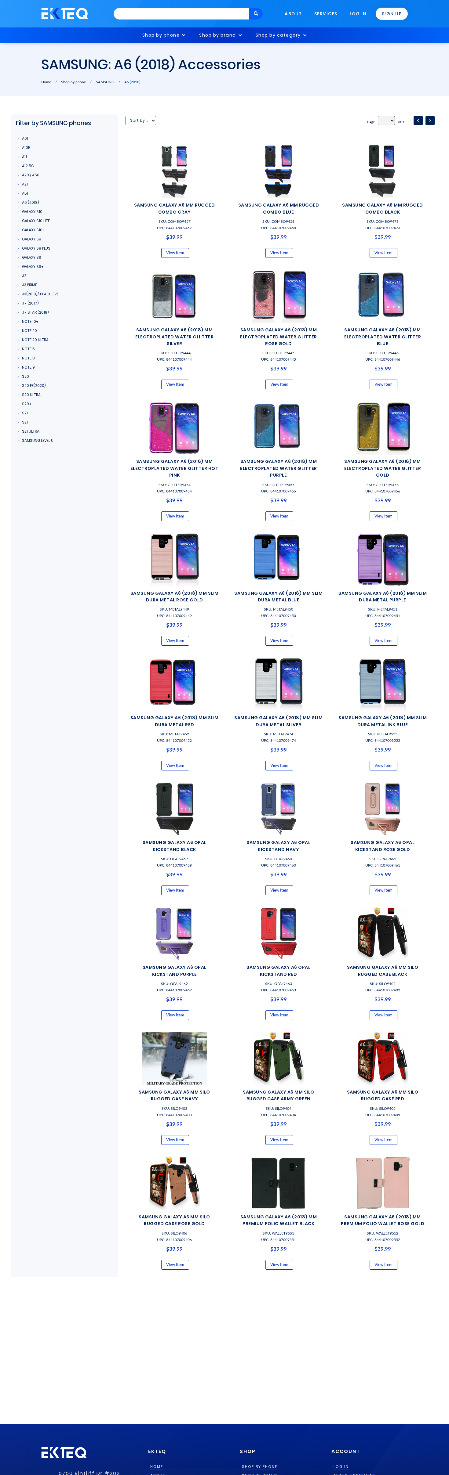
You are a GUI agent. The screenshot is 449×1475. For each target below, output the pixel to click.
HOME (156, 1466)
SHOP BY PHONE (259, 1466)
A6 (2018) (132, 82)
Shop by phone (161, 35)
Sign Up (392, 14)
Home (46, 82)
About (293, 14)
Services (326, 14)
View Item (175, 253)
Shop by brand (217, 35)
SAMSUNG (105, 82)
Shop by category (278, 35)
